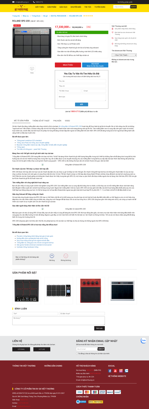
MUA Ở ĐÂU (68, 65)
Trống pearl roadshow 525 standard (29, 140)
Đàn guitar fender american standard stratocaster (34, 245)
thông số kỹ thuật (41, 121)
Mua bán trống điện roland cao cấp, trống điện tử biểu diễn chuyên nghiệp (42, 145)
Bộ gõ (45, 16)
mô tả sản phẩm (21, 120)
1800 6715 (39, 2)
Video (67, 121)
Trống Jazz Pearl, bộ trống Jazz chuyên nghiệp (33, 143)
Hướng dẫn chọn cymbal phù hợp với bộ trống (32, 238)
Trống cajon (21, 147)
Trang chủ (16, 16)
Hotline (42, 349)
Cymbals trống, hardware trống (27, 247)
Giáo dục (63, 7)
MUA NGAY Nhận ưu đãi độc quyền (95, 65)
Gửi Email (21, 349)
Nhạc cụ (26, 16)
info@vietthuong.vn (22, 2)
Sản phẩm (51, 7)
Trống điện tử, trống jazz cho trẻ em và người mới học (35, 243)
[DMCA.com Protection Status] (96, 401)
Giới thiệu (39, 7)
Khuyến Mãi (76, 7)
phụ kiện (57, 121)
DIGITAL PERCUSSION (58, 16)
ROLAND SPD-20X (75, 16)
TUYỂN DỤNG (99, 7)
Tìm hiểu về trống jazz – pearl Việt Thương (31, 149)
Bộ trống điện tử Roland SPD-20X (70, 126)
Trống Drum (36, 16)
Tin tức (87, 7)
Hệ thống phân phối (125, 2)
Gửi (81, 104)
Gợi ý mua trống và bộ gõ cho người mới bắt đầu (33, 240)
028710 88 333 (95, 373)
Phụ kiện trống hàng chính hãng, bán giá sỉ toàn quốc (35, 236)
